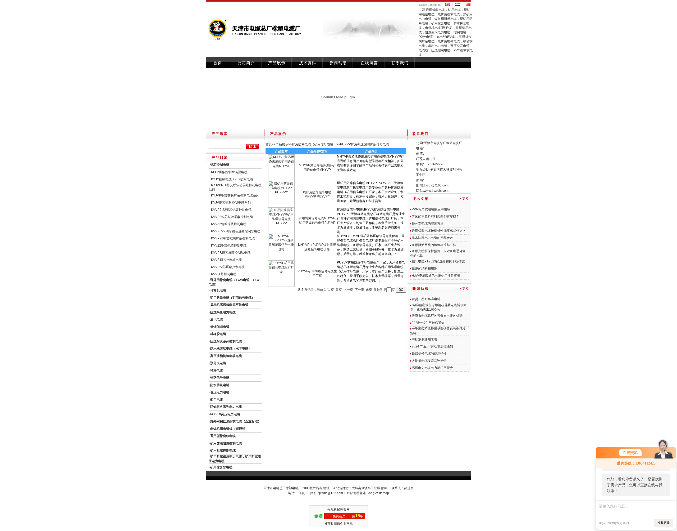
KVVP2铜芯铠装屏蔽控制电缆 (232, 217)
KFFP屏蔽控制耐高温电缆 (229, 172)
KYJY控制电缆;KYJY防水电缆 (232, 179)
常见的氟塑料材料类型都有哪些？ (435, 216)
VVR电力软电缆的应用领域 (431, 209)
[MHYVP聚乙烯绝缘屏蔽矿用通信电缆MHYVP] (281, 180)
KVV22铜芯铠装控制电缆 (228, 245)
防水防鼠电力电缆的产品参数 (432, 238)
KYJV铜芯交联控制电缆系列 (231, 202)
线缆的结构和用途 (424, 268)
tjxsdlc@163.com (436, 185)
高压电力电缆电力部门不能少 (432, 368)
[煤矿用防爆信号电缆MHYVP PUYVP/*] (281, 206)
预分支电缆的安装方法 (427, 223)
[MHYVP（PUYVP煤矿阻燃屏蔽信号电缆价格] (281, 259)
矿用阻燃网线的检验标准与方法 (434, 245)
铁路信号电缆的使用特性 (429, 353)
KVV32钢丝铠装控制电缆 (228, 224)
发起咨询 (663, 523)
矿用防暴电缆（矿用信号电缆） (314, 144)
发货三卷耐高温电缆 (426, 299)
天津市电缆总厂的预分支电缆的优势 (437, 316)
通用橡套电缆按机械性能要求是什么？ (439, 231)
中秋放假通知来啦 (424, 339)
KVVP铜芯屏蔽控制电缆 (228, 267)
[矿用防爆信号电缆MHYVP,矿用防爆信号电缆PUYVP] (281, 233)
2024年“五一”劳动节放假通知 (432, 346)
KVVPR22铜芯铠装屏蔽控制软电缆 (235, 231)
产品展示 (282, 144)
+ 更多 (464, 198)
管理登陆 (359, 493)
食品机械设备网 (338, 510)
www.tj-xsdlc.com (436, 191)
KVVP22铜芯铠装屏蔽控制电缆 (233, 238)
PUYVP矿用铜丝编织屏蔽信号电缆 (364, 144)
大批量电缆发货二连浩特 (429, 361)
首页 (269, 144)
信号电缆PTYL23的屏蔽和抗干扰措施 (438, 261)
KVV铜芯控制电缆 (223, 274)
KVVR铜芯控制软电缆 (226, 260)
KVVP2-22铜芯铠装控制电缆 (231, 210)
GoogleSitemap (378, 493)
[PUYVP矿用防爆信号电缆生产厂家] (281, 286)
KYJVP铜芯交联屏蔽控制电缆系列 (235, 195)
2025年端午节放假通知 (428, 323)
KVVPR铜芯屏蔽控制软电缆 (230, 253)
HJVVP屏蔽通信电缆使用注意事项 (436, 276)
